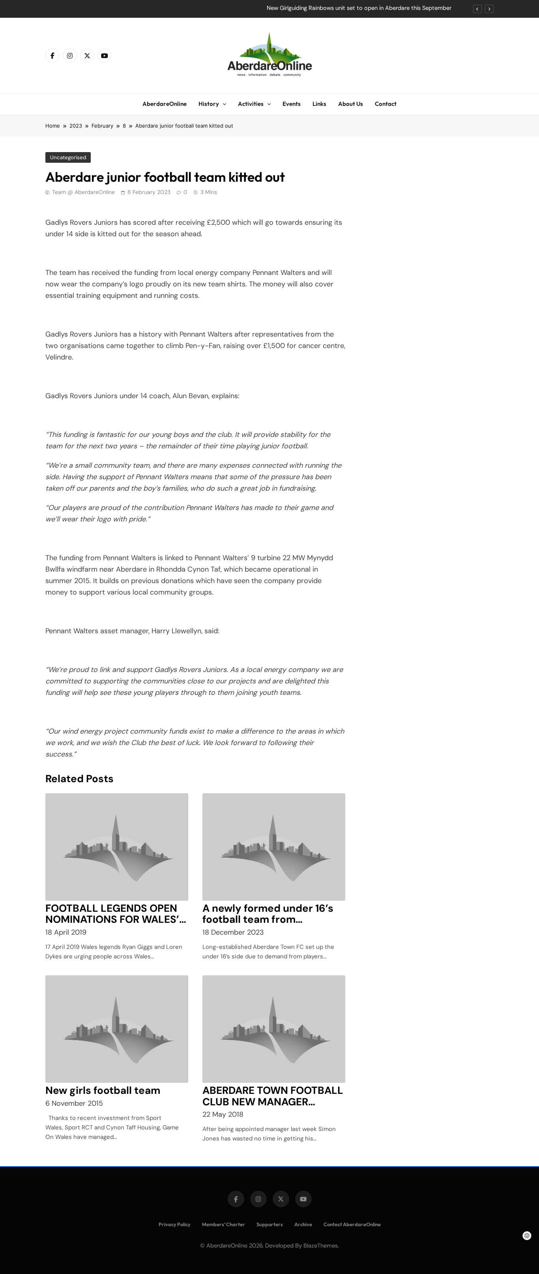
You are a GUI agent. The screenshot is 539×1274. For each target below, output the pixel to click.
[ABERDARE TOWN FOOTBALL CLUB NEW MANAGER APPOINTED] (273, 1029)
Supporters (269, 1224)
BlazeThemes (320, 1245)
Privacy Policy (175, 1224)
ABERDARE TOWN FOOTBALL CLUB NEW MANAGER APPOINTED (272, 1102)
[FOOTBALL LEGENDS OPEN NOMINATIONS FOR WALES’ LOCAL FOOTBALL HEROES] (116, 847)
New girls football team (102, 1090)
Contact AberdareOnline (352, 1224)
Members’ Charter (223, 1224)
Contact (386, 103)
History (208, 103)
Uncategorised (68, 157)
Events (292, 103)
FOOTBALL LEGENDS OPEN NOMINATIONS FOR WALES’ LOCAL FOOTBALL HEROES (112, 919)
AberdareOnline (164, 103)
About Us (350, 103)
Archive (303, 1224)
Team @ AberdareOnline (83, 192)
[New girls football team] (116, 1029)
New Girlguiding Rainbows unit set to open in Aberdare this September (359, 8)
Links (319, 103)
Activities (251, 103)
